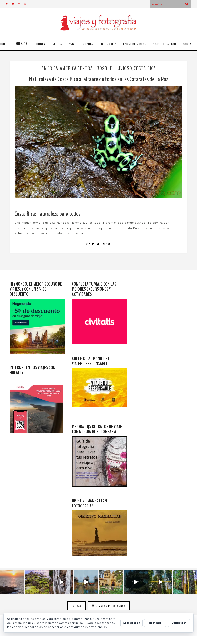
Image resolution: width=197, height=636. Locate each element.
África (57, 44)
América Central (77, 68)
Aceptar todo (131, 622)
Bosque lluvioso (114, 68)
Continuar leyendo (98, 244)
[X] (15, 4)
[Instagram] (21, 4)
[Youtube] (27, 4)
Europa (40, 44)
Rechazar (155, 622)
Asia (72, 44)
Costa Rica (145, 68)
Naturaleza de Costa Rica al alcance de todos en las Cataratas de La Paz (98, 79)
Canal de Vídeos (135, 44)
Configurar (179, 622)
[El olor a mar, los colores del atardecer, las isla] (37, 582)
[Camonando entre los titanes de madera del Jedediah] (160, 582)
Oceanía (87, 44)
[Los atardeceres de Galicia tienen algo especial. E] (12, 582)
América (21, 43)
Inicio (4, 44)
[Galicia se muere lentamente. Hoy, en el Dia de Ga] (61, 582)
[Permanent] (98, 142)
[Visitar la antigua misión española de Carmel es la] (111, 582)
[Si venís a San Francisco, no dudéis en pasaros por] (86, 582)
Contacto (190, 44)
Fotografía (108, 44)
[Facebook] (9, 4)
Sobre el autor (164, 44)
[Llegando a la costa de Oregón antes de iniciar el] (136, 582)
